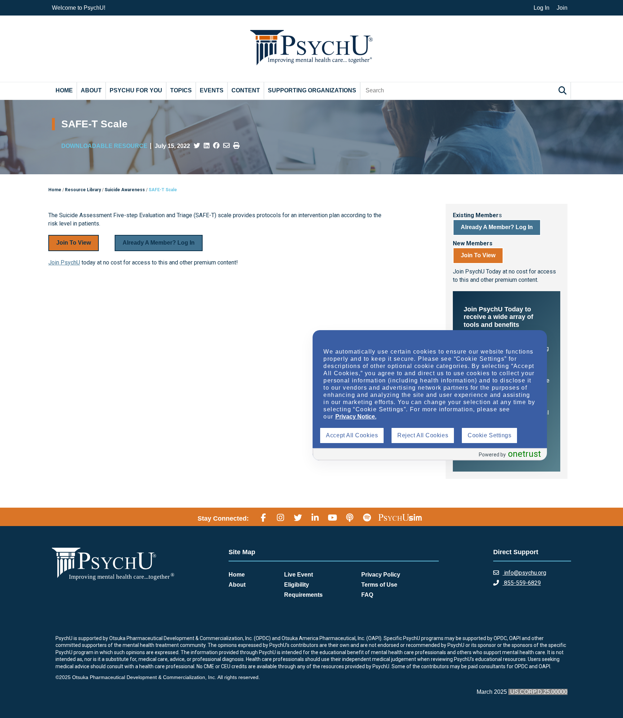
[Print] (236, 145)
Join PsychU (64, 262)
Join (562, 8)
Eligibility (296, 585)
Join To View (73, 243)
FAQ (367, 595)
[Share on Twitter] (197, 145)
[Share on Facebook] (216, 145)
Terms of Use (379, 585)
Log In (541, 8)
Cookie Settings (489, 435)
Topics (181, 90)
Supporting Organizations (312, 90)
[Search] (563, 90)
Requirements (303, 595)
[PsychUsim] (400, 517)
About (91, 90)
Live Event (298, 575)
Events (212, 90)
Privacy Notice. (355, 416)
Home (64, 90)
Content (245, 90)
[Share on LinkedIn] (206, 145)
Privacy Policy (380, 575)
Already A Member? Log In (159, 243)
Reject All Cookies (422, 435)
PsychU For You (136, 90)
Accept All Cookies (352, 435)
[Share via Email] (226, 145)
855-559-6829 (522, 582)
